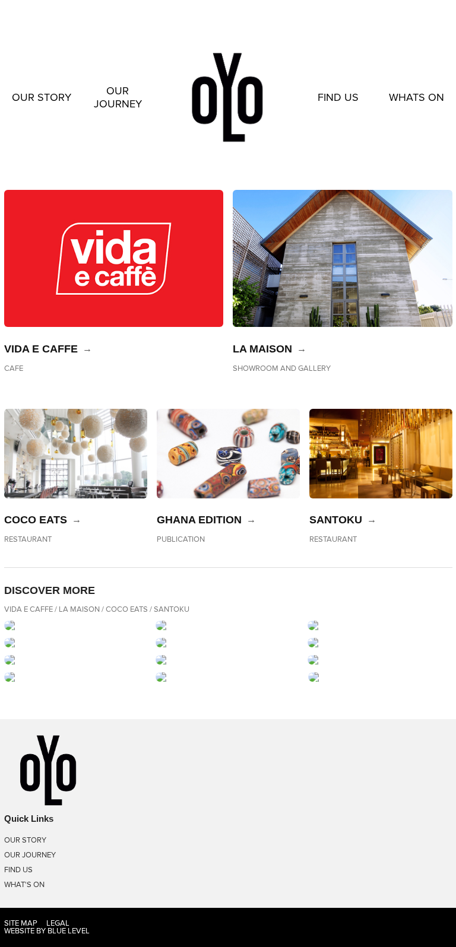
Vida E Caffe (41, 349)
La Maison (262, 349)
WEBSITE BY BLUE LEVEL (47, 931)
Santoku (335, 519)
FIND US (338, 97)
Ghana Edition (199, 519)
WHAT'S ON (24, 884)
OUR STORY (41, 97)
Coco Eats (35, 519)
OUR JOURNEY (118, 97)
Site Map (20, 923)
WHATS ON (416, 97)
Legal (57, 923)
